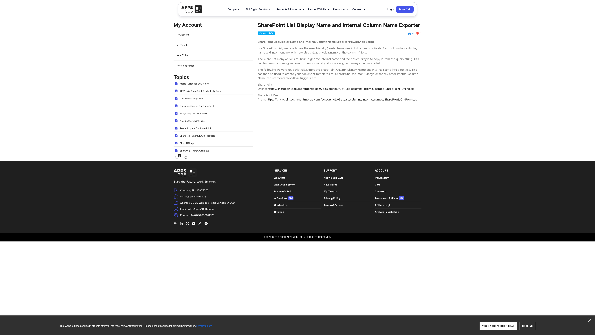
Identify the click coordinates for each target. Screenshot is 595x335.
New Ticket (183, 55)
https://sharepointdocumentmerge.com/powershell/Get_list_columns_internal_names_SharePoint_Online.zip (341, 88)
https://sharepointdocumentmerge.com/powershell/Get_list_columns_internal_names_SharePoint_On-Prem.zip (342, 99)
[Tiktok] (199, 223)
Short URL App (187, 143)
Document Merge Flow (192, 98)
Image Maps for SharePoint (194, 113)
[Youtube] (193, 223)
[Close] (591, 319)
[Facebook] (206, 223)
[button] (235, 9)
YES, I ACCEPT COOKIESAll (498, 326)
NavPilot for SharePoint (192, 121)
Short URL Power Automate (194, 151)
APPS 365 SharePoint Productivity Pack (200, 91)
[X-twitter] (187, 223)
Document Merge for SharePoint (197, 106)
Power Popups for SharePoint (195, 128)
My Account (183, 35)
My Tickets (182, 45)
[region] (297, 325)
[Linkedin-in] (181, 223)
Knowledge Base (185, 66)
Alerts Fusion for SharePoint (194, 84)
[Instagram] (175, 223)
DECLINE (527, 326)
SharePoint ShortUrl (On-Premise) (197, 136)
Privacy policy (204, 326)
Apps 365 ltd (295, 237)
